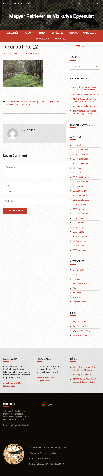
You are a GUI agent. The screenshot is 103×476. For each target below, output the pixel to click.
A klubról (12, 33)
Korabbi (76, 279)
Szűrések (77, 288)
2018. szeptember (81, 200)
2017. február (79, 227)
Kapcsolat (61, 38)
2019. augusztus (80, 191)
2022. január (78, 173)
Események (78, 270)
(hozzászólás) (81, 331)
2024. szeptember (81, 154)
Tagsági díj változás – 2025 (86, 94)
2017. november (80, 214)
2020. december (80, 182)
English (94, 4)
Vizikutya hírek (80, 302)
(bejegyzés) (80, 326)
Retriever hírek (80, 283)
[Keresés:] (85, 66)
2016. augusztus (80, 250)
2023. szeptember (81, 163)
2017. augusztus (80, 218)
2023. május (78, 168)
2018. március (79, 204)
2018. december (80, 195)
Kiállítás (77, 274)
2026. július (78, 145)
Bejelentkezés (79, 321)
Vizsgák (73, 33)
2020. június (78, 186)
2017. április (78, 223)
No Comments (35, 53)
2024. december (80, 150)
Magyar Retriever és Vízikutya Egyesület (51, 16)
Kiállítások (89, 33)
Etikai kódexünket (21, 425)
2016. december (80, 236)
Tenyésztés (57, 33)
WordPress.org (80, 335)
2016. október (79, 246)
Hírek (42, 33)
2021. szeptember (81, 177)
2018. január (78, 209)
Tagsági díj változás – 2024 (85, 106)
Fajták (27, 33)
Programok (42, 38)
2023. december (80, 159)
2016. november (80, 241)
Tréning (77, 297)
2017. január (78, 232)
